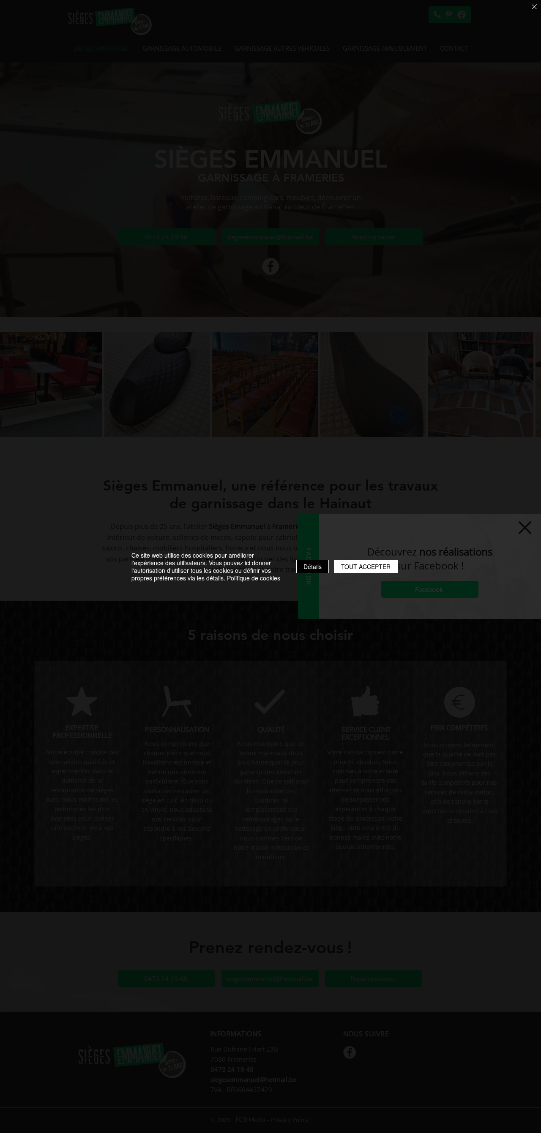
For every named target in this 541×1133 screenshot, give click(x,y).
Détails (312, 566)
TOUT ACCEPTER (366, 566)
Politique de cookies (253, 578)
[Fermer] (534, 7)
